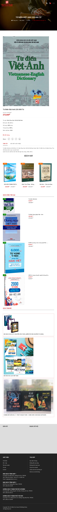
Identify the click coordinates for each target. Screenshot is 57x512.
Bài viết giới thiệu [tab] (15, 143)
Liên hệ (4, 469)
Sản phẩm (22, 20)
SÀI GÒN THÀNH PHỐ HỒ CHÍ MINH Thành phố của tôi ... (10, 184)
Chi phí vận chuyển (34, 467)
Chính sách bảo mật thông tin (36, 469)
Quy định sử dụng (33, 460)
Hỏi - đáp (5, 463)
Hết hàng (7, 135)
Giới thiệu (5, 460)
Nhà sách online (6, 465)
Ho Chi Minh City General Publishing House (17, 507)
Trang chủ (15, 20)
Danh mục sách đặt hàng (35, 471)
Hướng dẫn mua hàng (34, 463)
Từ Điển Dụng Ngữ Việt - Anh (35, 214)
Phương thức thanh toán (35, 465)
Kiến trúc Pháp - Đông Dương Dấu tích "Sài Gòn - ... (28, 184)
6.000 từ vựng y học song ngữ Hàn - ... (38, 242)
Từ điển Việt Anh (32, 199)
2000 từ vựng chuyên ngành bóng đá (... (38, 275)
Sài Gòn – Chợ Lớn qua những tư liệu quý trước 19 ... (46, 184)
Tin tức (4, 467)
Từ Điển (28, 20)
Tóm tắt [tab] (5, 143)
